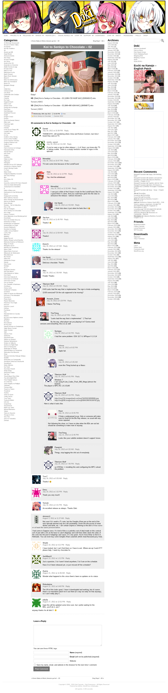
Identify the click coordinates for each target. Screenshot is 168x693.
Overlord (7, 291)
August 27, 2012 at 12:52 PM (54, 602)
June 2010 (111, 284)
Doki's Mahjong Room (141, 54)
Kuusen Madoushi (9, 227)
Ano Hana (7, 57)
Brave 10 (7, 83)
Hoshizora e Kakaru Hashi (12, 166)
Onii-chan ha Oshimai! (11, 279)
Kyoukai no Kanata (10, 229)
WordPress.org (139, 251)
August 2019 (112, 81)
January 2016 (112, 161)
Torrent (34, 102)
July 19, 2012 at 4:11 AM (56, 144)
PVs (5, 312)
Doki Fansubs (79, 684)
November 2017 (113, 120)
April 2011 (111, 266)
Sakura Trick (8, 334)
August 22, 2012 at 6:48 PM (53, 586)
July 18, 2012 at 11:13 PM (57, 174)
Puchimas (7, 310)
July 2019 (111, 83)
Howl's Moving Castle (11, 168)
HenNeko (7, 157)
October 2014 (112, 188)
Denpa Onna (8, 105)
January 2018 (112, 116)
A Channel (7, 46)
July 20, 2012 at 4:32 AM (64, 449)
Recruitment (8, 323)
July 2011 (111, 260)
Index (61, 360)
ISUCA (6, 181)
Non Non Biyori (9, 271)
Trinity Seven (8, 396)
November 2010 (113, 275)
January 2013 (112, 227)
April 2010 (111, 288)
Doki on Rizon (138, 50)
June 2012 (111, 240)
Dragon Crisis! (8, 116)
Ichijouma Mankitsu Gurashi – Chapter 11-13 (147, 180)
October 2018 (112, 100)
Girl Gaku (7, 133)
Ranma (6, 315)
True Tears (7, 398)
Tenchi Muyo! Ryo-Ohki (11, 376)
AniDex (80, 686)
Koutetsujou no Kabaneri (11, 223)
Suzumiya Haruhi (9, 369)
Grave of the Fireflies (10, 139)
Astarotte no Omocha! (11, 65)
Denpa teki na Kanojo (10, 107)
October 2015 (112, 166)
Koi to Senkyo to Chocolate (12, 210)
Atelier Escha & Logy (10, 67)
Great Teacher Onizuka (11, 140)
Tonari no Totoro (9, 389)
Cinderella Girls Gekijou (11, 94)
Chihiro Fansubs (139, 226)
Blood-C (6, 78)
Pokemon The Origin (10, 303)
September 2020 (113, 57)
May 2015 (111, 175)
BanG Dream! (8, 74)
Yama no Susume (9, 413)
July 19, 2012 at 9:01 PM (64, 376)
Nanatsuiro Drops (9, 260)
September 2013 (113, 212)
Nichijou (6, 266)
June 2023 (111, 45)
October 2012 (112, 233)
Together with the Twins (155, 183)
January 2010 (112, 293)
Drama (6, 118)
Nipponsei (137, 237)
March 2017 (111, 135)
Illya (5, 177)
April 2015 (111, 177)
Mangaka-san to (9, 245)
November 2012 (113, 231)
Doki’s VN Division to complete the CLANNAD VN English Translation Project (149, 186)
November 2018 (113, 98)
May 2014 (111, 197)
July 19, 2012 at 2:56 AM (52, 273)
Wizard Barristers (9, 409)
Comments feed (139, 249)
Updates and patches (155, 178)
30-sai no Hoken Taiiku (11, 45)
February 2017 (112, 137)
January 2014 (112, 205)
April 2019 (111, 89)
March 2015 (111, 179)
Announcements (9, 56)
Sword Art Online (9, 372)
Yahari (6, 411)
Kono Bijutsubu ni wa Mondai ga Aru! (15, 216)
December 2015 (113, 162)
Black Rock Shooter (10, 76)
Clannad (6, 96)
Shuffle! (6, 358)
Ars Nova (7, 61)
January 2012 (112, 249)
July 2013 (111, 216)
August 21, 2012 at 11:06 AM (54, 573)
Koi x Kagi (7, 212)
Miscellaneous (8, 255)
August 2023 (112, 43)
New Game (7, 264)
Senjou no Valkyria (10, 343)
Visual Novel (8, 405)
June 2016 (111, 151)
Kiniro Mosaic (8, 203)
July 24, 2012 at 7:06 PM (64, 464)
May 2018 (111, 109)
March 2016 (111, 157)
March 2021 (111, 48)
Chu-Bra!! (7, 92)
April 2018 (111, 111)
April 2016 (111, 155)
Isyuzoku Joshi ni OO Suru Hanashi (15, 183)
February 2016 (112, 159)
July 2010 (111, 282)
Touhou (6, 393)
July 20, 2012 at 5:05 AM (68, 362)
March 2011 (111, 268)
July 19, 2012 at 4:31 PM (52, 505)
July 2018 (111, 105)
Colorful (6, 98)
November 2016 (113, 142)
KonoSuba (7, 218)
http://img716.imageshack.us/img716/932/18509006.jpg (77, 398)
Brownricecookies (139, 224)
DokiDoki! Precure (10, 113)
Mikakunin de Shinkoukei (12, 253)
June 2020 (111, 63)
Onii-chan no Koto (9, 280)
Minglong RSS (138, 56)
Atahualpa (95, 686)
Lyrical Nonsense (139, 228)
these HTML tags (50, 648)
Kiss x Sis (7, 207)
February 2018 (112, 115)
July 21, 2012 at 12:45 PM (69, 435)
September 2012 (113, 234)
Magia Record (8, 238)
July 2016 (111, 150)
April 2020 (111, 67)
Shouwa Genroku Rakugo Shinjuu (14, 356)
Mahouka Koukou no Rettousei (13, 242)
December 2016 (113, 140)
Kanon (6, 194)
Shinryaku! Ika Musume (11, 352)
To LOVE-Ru (8, 381)
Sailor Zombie (8, 330)
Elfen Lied (7, 122)
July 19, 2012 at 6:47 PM (60, 315)
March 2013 (111, 223)
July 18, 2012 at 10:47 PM (53, 161)
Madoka (6, 236)
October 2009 (112, 299)
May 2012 (111, 242)
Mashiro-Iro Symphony (11, 247)
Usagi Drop (7, 404)
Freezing (7, 126)
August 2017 (112, 126)
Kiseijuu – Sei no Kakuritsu (12, 205)
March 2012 (111, 245)
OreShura (7, 286)
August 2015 (112, 170)
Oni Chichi (7, 275)
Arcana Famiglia (9, 59)
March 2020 (111, 68)
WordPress (86, 686)
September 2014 (113, 190)
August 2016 (112, 148)
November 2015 (113, 164)
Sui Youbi (7, 367)
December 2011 (113, 251)
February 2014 (112, 203)
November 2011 (113, 253)
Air (5, 50)
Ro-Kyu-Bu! (7, 324)
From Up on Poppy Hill (11, 129)
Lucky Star (7, 233)
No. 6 (5, 268)
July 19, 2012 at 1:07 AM (52, 246)
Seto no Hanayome (10, 346)
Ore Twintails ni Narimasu (12, 284)
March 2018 (111, 113)
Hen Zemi (7, 153)
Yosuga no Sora (9, 415)
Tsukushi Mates (9, 400)
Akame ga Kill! (8, 52)
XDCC (40, 102)
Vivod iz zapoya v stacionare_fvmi (145, 204)
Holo (64, 114)
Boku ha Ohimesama (10, 80)
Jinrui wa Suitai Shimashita (12, 185)
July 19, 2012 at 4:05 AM (52, 286)
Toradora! (7, 391)
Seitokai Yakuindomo (10, 341)
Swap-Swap (8, 370)
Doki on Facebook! (140, 48)
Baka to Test (8, 70)
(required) (76, 653)
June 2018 (111, 107)
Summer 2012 (58, 116)
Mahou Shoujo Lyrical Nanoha (13, 240)
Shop (5, 354)
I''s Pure (6, 170)
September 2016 (113, 146)
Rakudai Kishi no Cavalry (12, 314)
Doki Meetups (8, 111)
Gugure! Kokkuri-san (10, 142)
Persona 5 (7, 297)
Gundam (6, 146)
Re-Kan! (6, 321)
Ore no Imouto (8, 282)
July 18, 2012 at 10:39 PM (53, 131)
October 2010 (112, 277)
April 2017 (111, 133)
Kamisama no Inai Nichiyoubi (13, 192)
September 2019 (113, 80)
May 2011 (111, 264)
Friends (6, 127)
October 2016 (112, 144)
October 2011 (112, 255)
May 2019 (111, 87)
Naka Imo (7, 258)
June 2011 (111, 262)
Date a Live (7, 104)
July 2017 (111, 127)
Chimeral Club (8, 91)
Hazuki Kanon (8, 151)
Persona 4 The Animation (12, 295)
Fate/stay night (8, 124)
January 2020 (112, 72)
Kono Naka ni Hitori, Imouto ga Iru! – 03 (45, 41)
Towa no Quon (8, 394)
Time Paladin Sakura (10, 380)
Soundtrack (7, 363)
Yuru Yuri (7, 417)
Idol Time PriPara (9, 175)
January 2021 (112, 50)
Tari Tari (6, 374)
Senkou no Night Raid (11, 345)
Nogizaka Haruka (9, 269)
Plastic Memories (9, 301)
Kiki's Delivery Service (11, 197)
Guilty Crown (8, 144)
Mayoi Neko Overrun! (11, 251)
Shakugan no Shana (10, 348)
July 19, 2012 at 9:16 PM (64, 395)
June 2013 (111, 218)
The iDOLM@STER (10, 378)
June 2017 (111, 129)
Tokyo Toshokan (139, 238)
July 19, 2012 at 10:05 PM (69, 413)
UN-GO (6, 402)
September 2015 (113, 168)
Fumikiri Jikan (8, 131)
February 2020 (112, 70)
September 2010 (113, 279)
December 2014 (113, 185)
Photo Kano (7, 299)
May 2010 (111, 286)
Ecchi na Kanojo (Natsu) (11, 120)
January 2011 (112, 271)
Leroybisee (137, 209)
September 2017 (113, 124)
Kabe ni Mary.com (9, 190)
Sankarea (7, 335)
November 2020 (113, 54)
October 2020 (112, 56)
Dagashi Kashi (8, 102)
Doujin (6, 115)
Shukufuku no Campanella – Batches (145, 213)
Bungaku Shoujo (9, 85)
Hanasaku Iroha (9, 150)
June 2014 (111, 196)
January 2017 (112, 139)
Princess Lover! (9, 306)
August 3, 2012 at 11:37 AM (53, 518)
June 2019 (111, 85)
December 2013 (113, 207)
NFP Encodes (138, 230)
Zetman (6, 420)
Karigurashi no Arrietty (11, 196)
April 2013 (111, 221)
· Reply (66, 131)
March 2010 (111, 290)
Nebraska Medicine (140, 212)
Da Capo (7, 100)
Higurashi (7, 161)
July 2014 (111, 194)
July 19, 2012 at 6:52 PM (64, 333)
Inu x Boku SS (8, 179)
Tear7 (45, 476)
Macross (7, 234)
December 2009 (113, 295)
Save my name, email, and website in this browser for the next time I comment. (67, 665)
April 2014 (111, 199)
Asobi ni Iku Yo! (9, 63)
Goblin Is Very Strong (10, 137)
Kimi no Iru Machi (9, 201)
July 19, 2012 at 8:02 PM (68, 348)
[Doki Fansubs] (84, 17)
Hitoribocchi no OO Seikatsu (13, 164)
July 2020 (111, 61)
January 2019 (112, 94)
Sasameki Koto (9, 337)
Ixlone (61, 345)
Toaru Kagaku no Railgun (12, 383)
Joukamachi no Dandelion (12, 186)
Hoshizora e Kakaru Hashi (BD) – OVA (151, 202)
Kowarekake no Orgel (11, 225)
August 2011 (112, 258)
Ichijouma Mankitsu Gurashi (13, 174)
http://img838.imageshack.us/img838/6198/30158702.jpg (77, 400)
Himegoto (7, 162)
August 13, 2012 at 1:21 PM (53, 558)
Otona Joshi (8, 288)
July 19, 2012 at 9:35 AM (52, 478)
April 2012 (111, 244)
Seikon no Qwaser (10, 339)
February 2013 (112, 225)
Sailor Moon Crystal (10, 328)
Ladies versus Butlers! (11, 231)
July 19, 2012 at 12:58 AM (53, 233)
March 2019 (111, 91)
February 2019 (112, 92)
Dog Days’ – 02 (98, 41)
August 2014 (112, 192)
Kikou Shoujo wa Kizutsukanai (13, 199)
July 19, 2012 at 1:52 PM (52, 492)
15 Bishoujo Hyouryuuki (11, 43)
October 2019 (112, 78)
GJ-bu (6, 135)
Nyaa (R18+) (138, 61)
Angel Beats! (8, 54)
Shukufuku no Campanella (12, 359)
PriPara (6, 308)
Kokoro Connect (9, 214)
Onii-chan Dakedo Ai (10, 277)
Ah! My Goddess (9, 48)
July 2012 (111, 238)
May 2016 (111, 153)
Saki (5, 332)
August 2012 (112, 236)
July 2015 (111, 172)
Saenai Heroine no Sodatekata (13, 326)
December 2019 (113, 74)
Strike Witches (8, 365)
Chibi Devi (7, 89)
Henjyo (6, 155)
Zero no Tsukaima (9, 418)
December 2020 (113, 52)
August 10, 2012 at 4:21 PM (53, 545)
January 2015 (112, 183)
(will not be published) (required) (84, 657)
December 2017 (113, 118)
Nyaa (135, 59)
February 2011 (112, 269)
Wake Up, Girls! (9, 407)
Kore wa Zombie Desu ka (12, 220)
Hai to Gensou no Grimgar (12, 148)
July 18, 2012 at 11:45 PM (53, 219)
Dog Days (7, 109)
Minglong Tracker (139, 57)
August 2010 (112, 280)
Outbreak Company (10, 290)
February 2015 (112, 181)
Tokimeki (7, 385)
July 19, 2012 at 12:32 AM (61, 188)
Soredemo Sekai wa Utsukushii (14, 361)
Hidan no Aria (8, 159)
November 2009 (113, 297)
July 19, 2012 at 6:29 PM (56, 301)
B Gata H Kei (8, 68)
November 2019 (113, 76)
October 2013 (112, 210)
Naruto (6, 262)
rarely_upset (52, 142)
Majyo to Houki (8, 244)
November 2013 (113, 209)
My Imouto (7, 256)
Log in (136, 245)
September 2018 (113, 102)
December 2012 (113, 229)
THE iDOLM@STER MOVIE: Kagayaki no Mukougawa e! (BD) (147, 205)
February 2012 (112, 247)
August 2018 (112, 104)
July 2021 (111, 46)
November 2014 (113, 186)
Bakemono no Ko (9, 72)
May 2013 (111, 220)
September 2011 (113, 256)
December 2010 (113, 273)
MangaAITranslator (140, 174)
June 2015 (111, 174)
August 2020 (112, 59)
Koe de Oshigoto (9, 209)
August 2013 (112, 214)
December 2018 (113, 96)
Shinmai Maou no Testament (13, 350)
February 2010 (112, 291)
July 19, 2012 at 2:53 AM (64, 205)
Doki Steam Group (140, 52)
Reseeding (142, 193)
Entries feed (137, 247)
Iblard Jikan (7, 172)
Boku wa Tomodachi (10, 81)
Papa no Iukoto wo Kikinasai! (13, 293)
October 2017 (112, 122)
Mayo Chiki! (7, 249)
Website (73, 661)
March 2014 (111, 201)
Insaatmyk (137, 195)
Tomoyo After (8, 387)
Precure (6, 304)
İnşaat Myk (137, 197)
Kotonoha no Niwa (9, 221)
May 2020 (111, 65)
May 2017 (111, 131)
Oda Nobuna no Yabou (11, 273)
